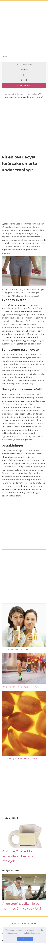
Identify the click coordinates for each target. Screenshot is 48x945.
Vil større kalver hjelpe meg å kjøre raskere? (22, 687)
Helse (24, 75)
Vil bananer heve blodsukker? (16, 649)
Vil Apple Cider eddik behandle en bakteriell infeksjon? (18, 856)
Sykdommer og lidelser (27, 94)
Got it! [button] (24, 939)
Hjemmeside (9, 94)
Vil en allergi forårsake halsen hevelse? (20, 759)
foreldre (24, 70)
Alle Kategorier (24, 85)
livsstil (24, 80)
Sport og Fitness (24, 64)
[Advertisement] (24, 28)
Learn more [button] (35, 933)
